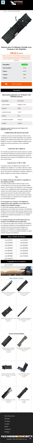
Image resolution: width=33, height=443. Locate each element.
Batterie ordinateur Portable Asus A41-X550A (8, 293)
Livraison (7, 421)
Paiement (7, 418)
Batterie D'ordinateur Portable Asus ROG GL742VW (24, 319)
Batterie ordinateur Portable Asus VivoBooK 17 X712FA (8, 374)
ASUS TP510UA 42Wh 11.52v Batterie (24, 374)
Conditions (8, 429)
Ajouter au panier (16, 84)
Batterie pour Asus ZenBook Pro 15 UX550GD (24, 348)
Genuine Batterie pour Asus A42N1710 (8, 400)
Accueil (5, 11)
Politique (7, 432)
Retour (6, 426)
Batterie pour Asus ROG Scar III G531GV (8, 319)
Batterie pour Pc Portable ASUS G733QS (24, 293)
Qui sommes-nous (10, 416)
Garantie (7, 424)
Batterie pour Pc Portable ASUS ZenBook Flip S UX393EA (8, 349)
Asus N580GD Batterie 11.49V (24, 400)
